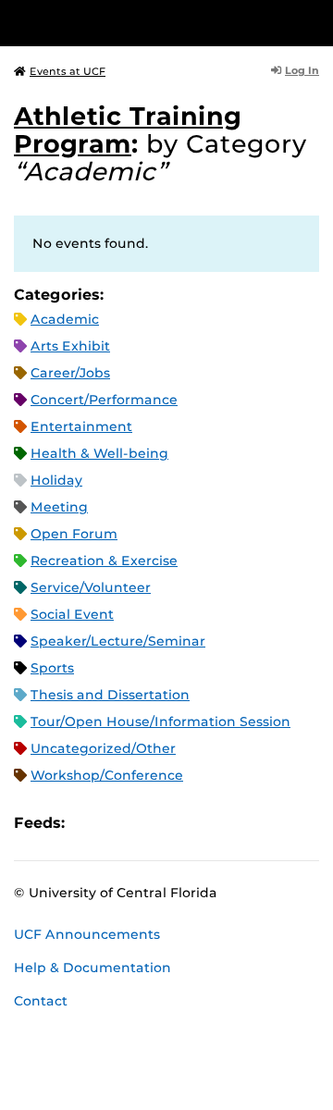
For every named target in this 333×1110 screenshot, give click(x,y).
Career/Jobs (70, 372)
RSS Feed (151, 823)
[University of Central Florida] (141, 22)
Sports (52, 668)
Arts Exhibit (70, 346)
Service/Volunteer (91, 587)
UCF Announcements (87, 934)
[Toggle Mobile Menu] (314, 22)
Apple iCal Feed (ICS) (89, 823)
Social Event (72, 614)
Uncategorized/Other (103, 748)
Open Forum (74, 533)
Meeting (59, 507)
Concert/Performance (104, 399)
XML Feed (183, 823)
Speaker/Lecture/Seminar (118, 641)
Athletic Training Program (127, 130)
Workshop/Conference (107, 775)
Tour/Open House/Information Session (160, 721)
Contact (41, 1001)
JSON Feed (214, 823)
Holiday (56, 480)
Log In (302, 70)
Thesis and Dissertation (110, 694)
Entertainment (81, 426)
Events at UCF (67, 71)
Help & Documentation (92, 967)
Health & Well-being (99, 453)
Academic (65, 319)
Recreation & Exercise (104, 560)
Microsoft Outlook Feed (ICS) (120, 823)
